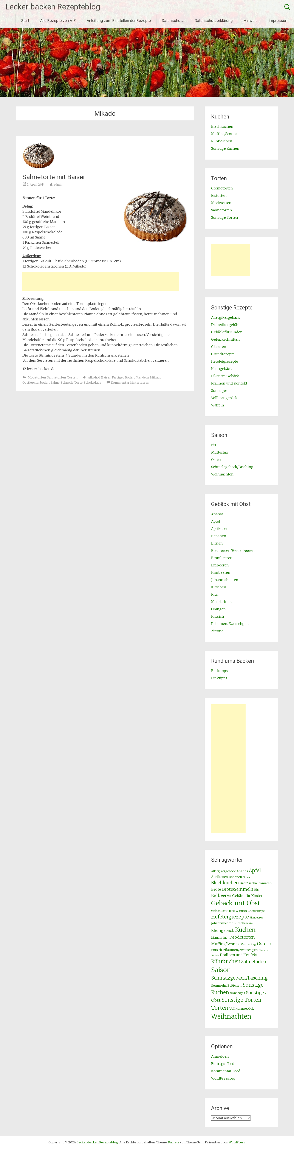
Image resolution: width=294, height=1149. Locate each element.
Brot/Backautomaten (256, 883)
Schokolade (92, 383)
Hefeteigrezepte (224, 361)
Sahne (55, 383)
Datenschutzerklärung (214, 20)
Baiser (106, 377)
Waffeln (217, 405)
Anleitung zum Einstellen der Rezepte (119, 20)
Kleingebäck (221, 368)
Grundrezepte (223, 354)
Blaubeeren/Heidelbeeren (233, 550)
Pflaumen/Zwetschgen (230, 623)
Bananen (218, 536)
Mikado (155, 377)
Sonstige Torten (224, 217)
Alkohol (94, 377)
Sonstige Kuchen (225, 148)
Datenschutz (173, 20)
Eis (213, 445)
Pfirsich (217, 616)
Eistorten (219, 195)
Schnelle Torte (72, 383)
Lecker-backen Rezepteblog (52, 6)
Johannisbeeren (224, 580)
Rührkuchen (221, 141)
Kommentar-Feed (225, 1071)
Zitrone (217, 631)
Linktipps (219, 678)
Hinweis (251, 20)
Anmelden (220, 1056)
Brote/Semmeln (237, 889)
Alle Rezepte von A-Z (58, 20)
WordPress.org (223, 1078)
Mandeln (142, 377)
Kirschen (218, 587)
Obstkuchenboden (35, 383)
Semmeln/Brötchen (226, 985)
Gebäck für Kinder (226, 332)
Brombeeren (221, 558)
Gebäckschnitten (225, 339)
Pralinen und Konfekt (229, 383)
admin (58, 184)
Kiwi (214, 594)
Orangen (218, 609)
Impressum (279, 20)
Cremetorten (222, 188)
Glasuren (218, 347)
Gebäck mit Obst (235, 903)
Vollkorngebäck (224, 398)
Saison (221, 970)
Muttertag (219, 452)
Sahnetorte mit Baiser (53, 177)
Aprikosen (220, 528)
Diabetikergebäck (226, 325)
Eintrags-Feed (222, 1063)
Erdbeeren (220, 565)
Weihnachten (222, 474)
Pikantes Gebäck (225, 376)
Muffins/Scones (224, 134)
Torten (72, 377)
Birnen (217, 543)
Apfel (215, 521)
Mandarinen (221, 602)
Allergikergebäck (225, 317)
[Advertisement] (100, 281)
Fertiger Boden (123, 377)
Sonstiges (219, 390)
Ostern (217, 459)
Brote (216, 889)
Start (25, 20)
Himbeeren (220, 572)
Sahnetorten (56, 377)
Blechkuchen (222, 126)
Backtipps (219, 671)
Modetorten (37, 377)
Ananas (217, 514)
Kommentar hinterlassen (130, 383)
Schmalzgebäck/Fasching (232, 467)
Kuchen (245, 929)
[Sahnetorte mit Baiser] (38, 167)
